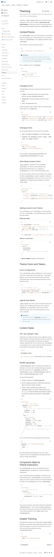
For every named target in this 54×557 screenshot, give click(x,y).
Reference (19, 5)
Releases (26, 5)
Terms (40, 552)
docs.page (22, 552)
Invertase (29, 552)
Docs (3, 5)
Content (13, 5)
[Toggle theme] (51, 2)
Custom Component (45, 507)
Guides (8, 5)
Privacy (35, 552)
